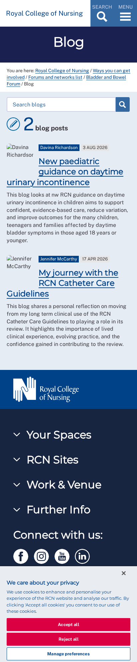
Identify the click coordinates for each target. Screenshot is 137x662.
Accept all (68, 624)
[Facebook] (23, 555)
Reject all (68, 639)
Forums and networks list (55, 77)
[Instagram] (44, 555)
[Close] (124, 573)
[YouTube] (65, 555)
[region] (68, 614)
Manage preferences (68, 653)
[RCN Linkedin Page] (84, 555)
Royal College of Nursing (62, 70)
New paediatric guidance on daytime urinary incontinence (65, 171)
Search (122, 104)
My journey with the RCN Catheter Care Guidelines (62, 283)
